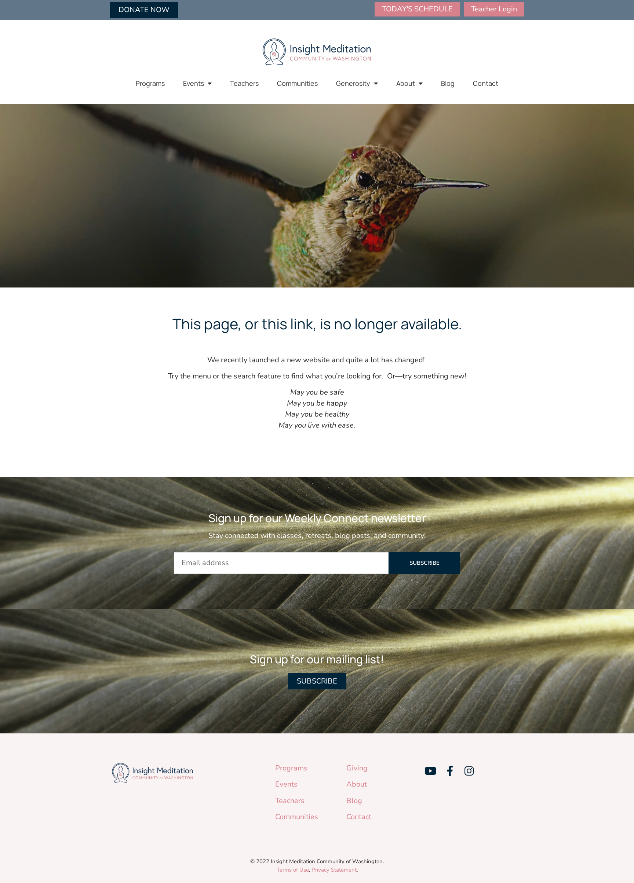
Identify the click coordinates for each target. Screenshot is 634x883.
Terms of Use (293, 869)
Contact (485, 83)
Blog (448, 83)
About (405, 83)
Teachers (244, 83)
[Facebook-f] (449, 771)
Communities (297, 83)
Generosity (353, 83)
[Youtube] (430, 771)
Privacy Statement (334, 869)
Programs (150, 83)
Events (193, 83)
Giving (357, 768)
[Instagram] (468, 771)
